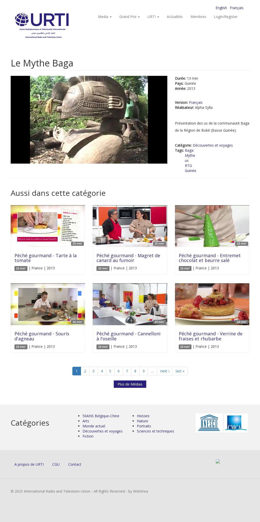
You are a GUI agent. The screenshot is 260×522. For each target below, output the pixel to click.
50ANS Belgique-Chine (101, 415)
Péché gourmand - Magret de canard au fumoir (128, 258)
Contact (74, 464)
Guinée (190, 170)
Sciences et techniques (155, 431)
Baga (189, 150)
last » (180, 371)
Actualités (175, 16)
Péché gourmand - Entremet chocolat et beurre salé (210, 258)
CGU (56, 464)
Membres (198, 16)
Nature (142, 421)
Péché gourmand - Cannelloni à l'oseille (128, 336)
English (221, 7)
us (187, 160)
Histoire (143, 415)
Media (103, 16)
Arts (86, 421)
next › (164, 371)
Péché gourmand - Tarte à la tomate (45, 258)
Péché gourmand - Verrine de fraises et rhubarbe (210, 336)
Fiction (88, 436)
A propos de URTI (29, 464)
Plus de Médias (130, 384)
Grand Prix (128, 16)
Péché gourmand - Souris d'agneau (41, 336)
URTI (152, 16)
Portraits (144, 426)
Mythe (190, 155)
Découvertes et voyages (213, 145)
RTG (188, 165)
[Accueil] (52, 25)
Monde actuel (94, 426)
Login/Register (226, 16)
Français (236, 7)
